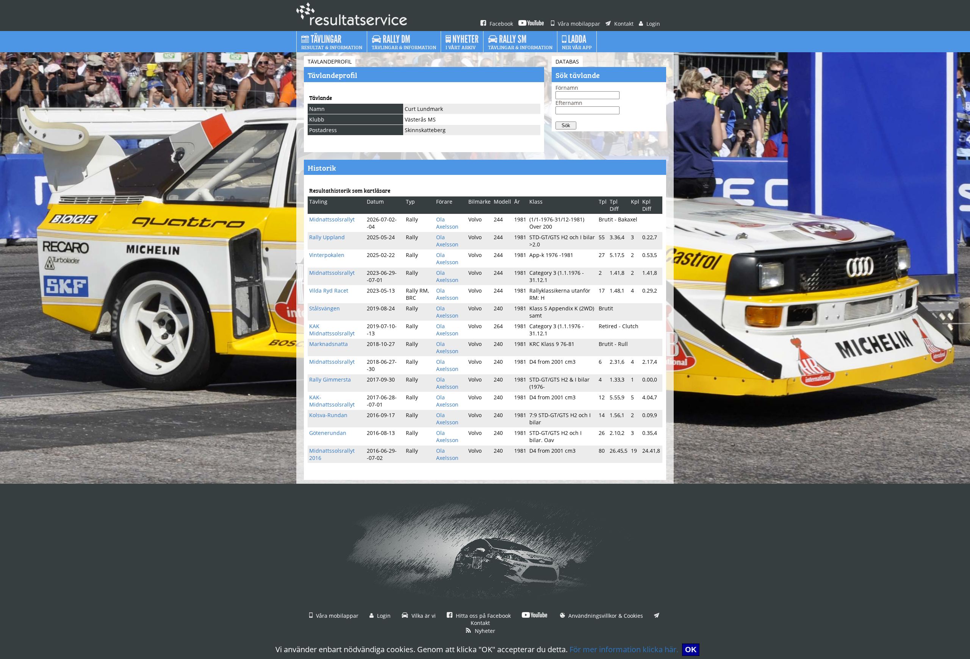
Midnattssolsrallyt (332, 219)
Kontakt (623, 23)
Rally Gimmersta (330, 379)
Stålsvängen (324, 308)
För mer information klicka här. (623, 649)
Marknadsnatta (328, 343)
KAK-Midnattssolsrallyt (332, 401)
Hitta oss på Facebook (482, 615)
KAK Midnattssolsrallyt (332, 329)
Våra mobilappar (578, 23)
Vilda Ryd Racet (328, 290)
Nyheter (484, 630)
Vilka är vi (423, 615)
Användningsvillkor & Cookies (605, 615)
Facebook (500, 23)
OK (690, 649)
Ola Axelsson (447, 223)
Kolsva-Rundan (328, 415)
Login (652, 23)
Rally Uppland (327, 237)
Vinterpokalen (326, 255)
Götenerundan (327, 432)
